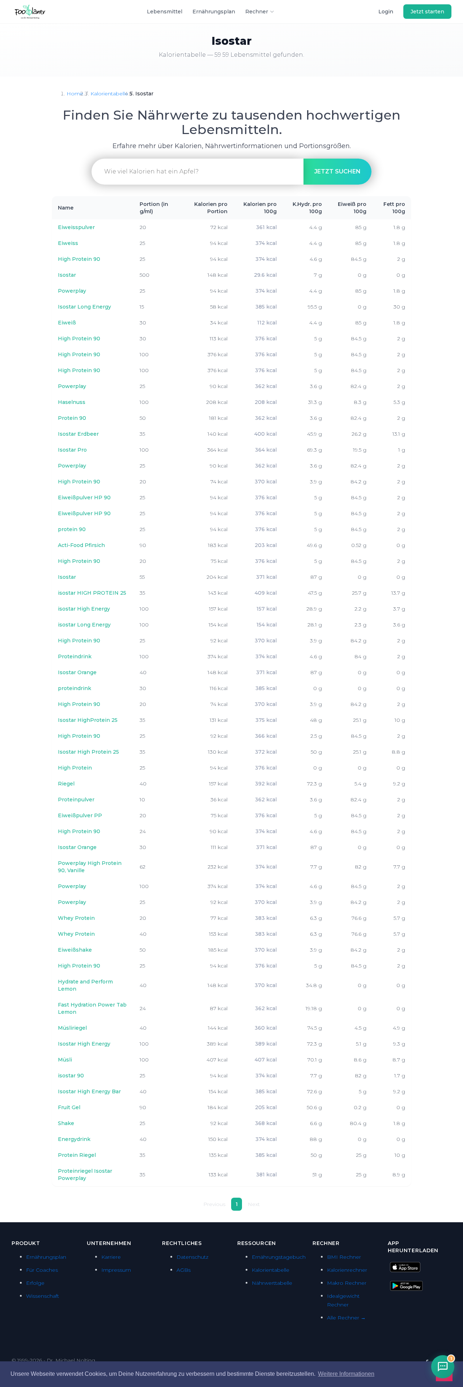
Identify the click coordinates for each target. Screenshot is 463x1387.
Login (385, 11)
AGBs (184, 1270)
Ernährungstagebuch (279, 1257)
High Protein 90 (79, 259)
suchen (337, 171)
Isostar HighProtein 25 (88, 720)
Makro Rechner (346, 1283)
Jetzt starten (427, 11)
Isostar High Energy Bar (89, 1091)
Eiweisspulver (76, 227)
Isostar (67, 275)
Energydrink (74, 1139)
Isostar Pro (72, 450)
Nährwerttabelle (272, 1283)
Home (75, 93)
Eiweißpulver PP (80, 815)
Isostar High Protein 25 (88, 752)
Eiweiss (68, 243)
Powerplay (72, 291)
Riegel (66, 783)
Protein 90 (72, 418)
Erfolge (35, 1283)
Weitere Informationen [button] (346, 1374)
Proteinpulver (76, 799)
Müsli (65, 1059)
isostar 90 (71, 1075)
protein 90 (72, 529)
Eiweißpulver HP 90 (84, 497)
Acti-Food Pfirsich (81, 545)
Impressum (116, 1270)
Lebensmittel (164, 11)
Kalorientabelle (109, 93)
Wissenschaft (42, 1296)
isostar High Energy (84, 609)
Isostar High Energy (84, 1044)
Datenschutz (192, 1257)
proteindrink (74, 688)
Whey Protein (76, 918)
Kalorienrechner (347, 1270)
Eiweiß (67, 322)
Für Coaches (42, 1270)
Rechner (256, 11)
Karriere (111, 1257)
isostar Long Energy (84, 624)
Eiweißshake (75, 950)
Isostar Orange (77, 672)
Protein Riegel (77, 1155)
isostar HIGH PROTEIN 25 (92, 593)
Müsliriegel (72, 1028)
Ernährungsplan (213, 11)
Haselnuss (71, 402)
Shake (66, 1123)
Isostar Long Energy (84, 306)
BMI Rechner (344, 1257)
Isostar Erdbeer (78, 434)
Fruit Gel (69, 1107)
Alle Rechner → (346, 1317)
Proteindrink (75, 656)
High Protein (75, 767)
